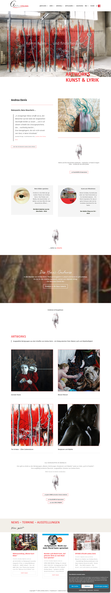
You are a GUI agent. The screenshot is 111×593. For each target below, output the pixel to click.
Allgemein (24, 558)
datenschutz (62, 591)
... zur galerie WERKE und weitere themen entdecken (55, 494)
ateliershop (59, 5)
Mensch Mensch (63, 395)
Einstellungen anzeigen (101, 586)
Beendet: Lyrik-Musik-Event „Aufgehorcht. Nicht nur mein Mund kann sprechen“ (55, 556)
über (86, 5)
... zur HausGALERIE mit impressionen (79, 172)
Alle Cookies (75, 586)
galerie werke (43, 5)
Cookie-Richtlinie (83, 590)
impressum (53, 591)
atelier (51, 5)
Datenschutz (90, 590)
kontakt (92, 5)
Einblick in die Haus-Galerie (55, 286)
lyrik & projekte (69, 5)
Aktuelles (20, 558)
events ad (29, 558)
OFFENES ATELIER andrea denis (85, 554)
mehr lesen (24, 573)
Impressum (96, 590)
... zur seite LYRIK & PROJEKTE (55, 502)
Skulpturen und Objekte (65, 449)
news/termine (79, 5)
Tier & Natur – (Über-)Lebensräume (22, 449)
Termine (91, 556)
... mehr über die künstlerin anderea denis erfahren (23, 146)
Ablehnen (87, 586)
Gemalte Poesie (16, 395)
